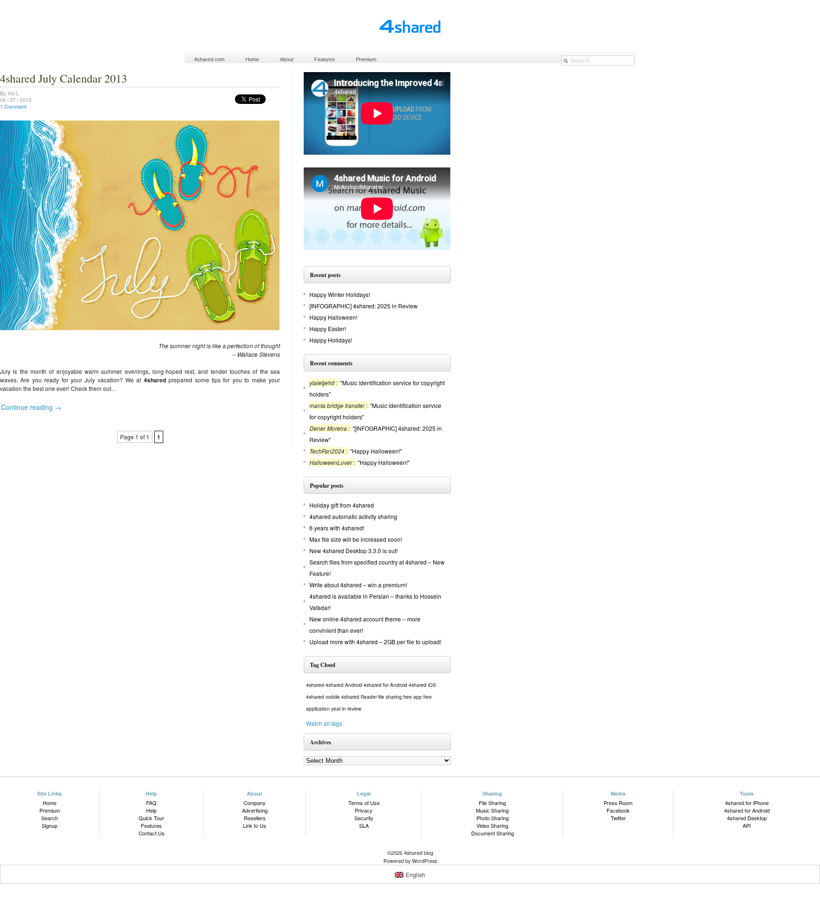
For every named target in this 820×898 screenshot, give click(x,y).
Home (252, 59)
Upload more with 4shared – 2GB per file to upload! (375, 642)
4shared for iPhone (747, 802)
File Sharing (492, 802)
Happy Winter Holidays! (339, 294)
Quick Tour (151, 818)
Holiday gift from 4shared (341, 505)
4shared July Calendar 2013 (63, 78)
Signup (49, 825)
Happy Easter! (327, 328)
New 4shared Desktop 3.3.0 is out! (353, 550)
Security (363, 818)
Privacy (364, 810)
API (747, 825)
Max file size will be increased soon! (355, 539)
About (286, 59)
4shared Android (344, 685)
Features (324, 59)
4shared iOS (422, 685)
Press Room (618, 802)
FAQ (151, 802)
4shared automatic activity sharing (353, 516)
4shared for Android (385, 685)
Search (49, 818)
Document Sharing (492, 833)
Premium (366, 59)
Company (254, 802)
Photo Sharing (492, 818)
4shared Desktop (747, 818)
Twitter (618, 818)
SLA (364, 825)
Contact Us (152, 833)
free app (412, 697)
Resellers (255, 818)
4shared (315, 685)
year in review (346, 708)
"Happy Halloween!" (376, 451)
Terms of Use (364, 802)
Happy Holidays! (330, 340)
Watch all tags (324, 723)
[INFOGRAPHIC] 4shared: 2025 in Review (363, 306)
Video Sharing (492, 825)
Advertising (255, 810)
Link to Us (254, 825)
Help (151, 810)
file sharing (390, 697)
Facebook (618, 810)
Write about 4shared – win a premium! (358, 585)
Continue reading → (31, 407)
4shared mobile (323, 697)
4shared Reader (359, 697)
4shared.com (209, 59)
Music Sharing (492, 810)
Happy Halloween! (333, 317)
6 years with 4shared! (336, 528)
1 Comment (13, 106)
